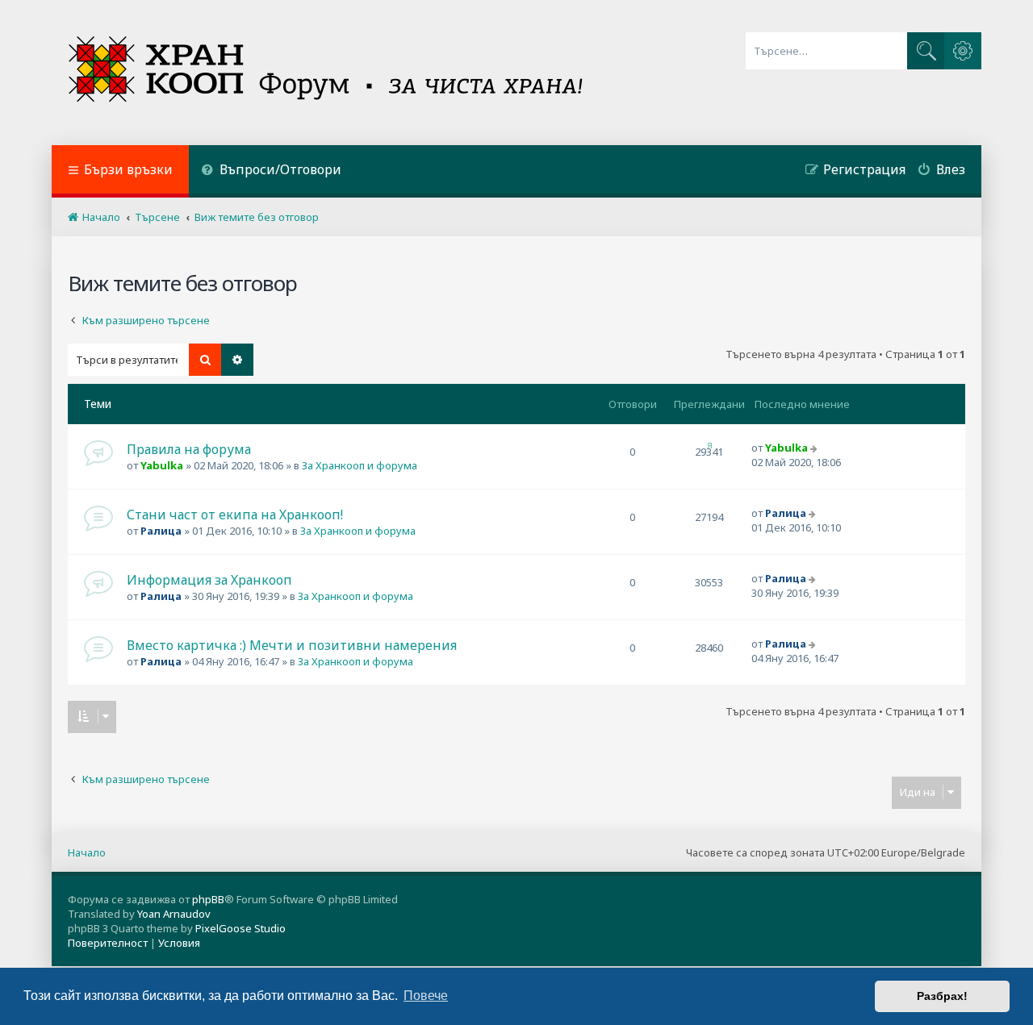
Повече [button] (426, 995)
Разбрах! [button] (942, 996)
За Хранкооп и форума (359, 465)
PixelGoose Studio (240, 928)
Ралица (161, 530)
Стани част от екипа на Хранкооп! (235, 514)
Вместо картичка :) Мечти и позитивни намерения (292, 645)
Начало (87, 852)
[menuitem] (271, 171)
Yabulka (161, 465)
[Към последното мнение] (815, 447)
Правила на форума (189, 449)
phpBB (208, 899)
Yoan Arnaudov (174, 913)
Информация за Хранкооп (209, 580)
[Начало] (327, 72)
